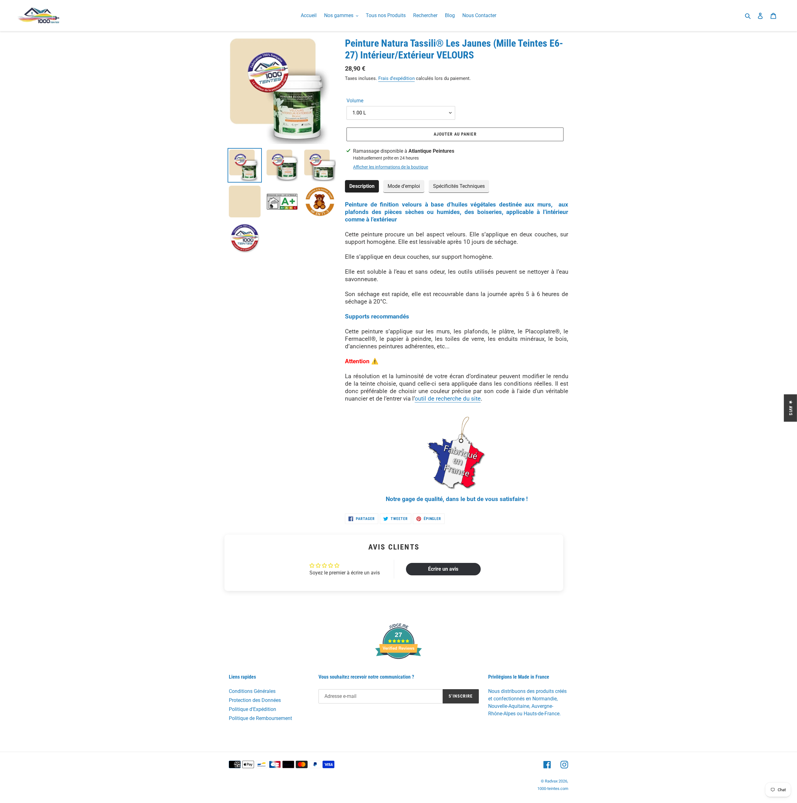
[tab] (362, 186)
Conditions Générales (252, 691)
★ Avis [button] (790, 408)
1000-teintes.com (552, 788)
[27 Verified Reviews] (398, 670)
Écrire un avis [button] (443, 569)
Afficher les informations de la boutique (390, 167)
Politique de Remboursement (260, 718)
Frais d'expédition (396, 78)
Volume (355, 101)
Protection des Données (255, 700)
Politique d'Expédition (252, 709)
